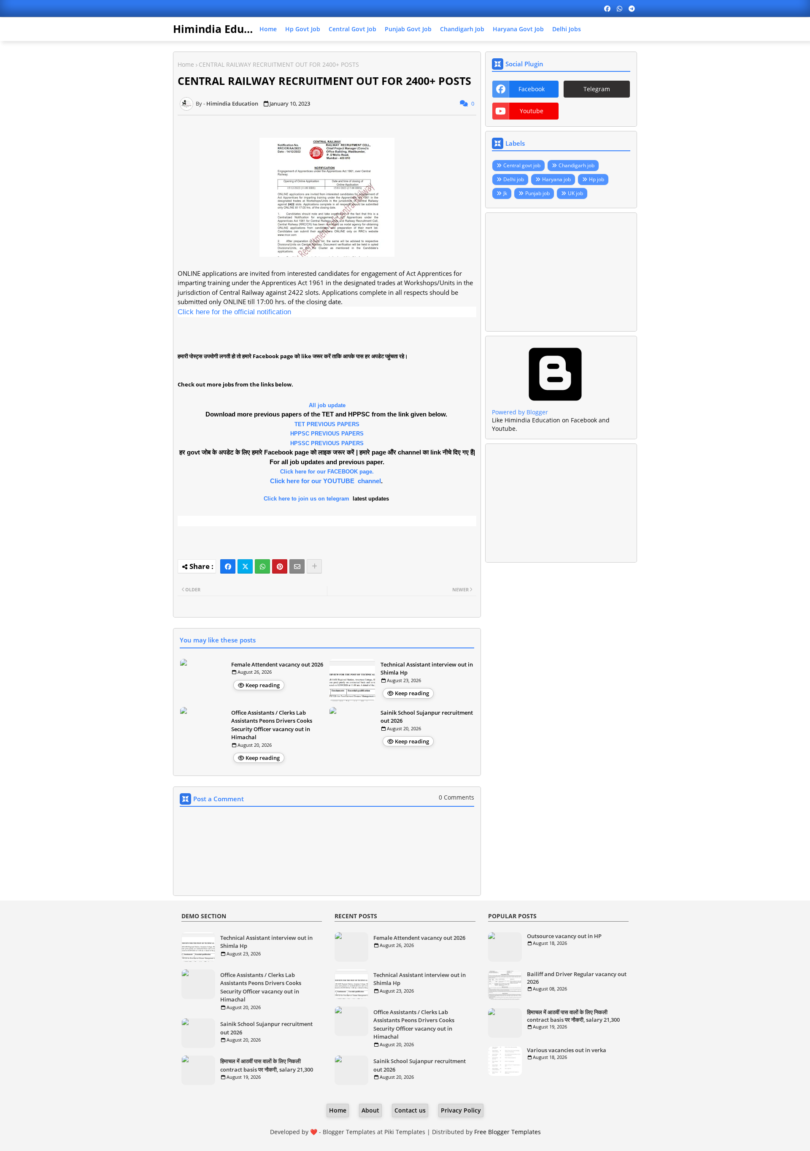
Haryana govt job (518, 29)
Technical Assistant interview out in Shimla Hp (427, 669)
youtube (531, 111)
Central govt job (352, 29)
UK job (575, 193)
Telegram (596, 89)
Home (268, 29)
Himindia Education (225, 29)
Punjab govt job (408, 29)
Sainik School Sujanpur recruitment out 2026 (427, 717)
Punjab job (537, 193)
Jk (505, 193)
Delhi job (513, 179)
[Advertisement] (561, 272)
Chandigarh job (462, 29)
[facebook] (607, 8)
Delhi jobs (566, 29)
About (370, 1110)
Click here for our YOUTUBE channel (325, 480)
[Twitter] (245, 566)
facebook (531, 89)
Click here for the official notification (234, 312)
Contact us (410, 1110)
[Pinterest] (279, 566)
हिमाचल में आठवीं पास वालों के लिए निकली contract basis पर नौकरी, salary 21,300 (266, 1065)
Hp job (596, 179)
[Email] (297, 566)
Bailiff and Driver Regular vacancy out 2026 (576, 977)
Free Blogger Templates (507, 1132)
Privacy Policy (461, 1110)
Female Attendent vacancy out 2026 (277, 664)
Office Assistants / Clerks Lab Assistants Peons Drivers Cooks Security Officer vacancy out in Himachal (271, 725)
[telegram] (631, 8)
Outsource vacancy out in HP (564, 936)
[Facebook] (227, 566)
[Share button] (314, 566)
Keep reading (263, 685)
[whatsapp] (619, 8)
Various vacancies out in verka (566, 1050)
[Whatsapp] (262, 566)
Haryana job (556, 179)
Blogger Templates (349, 1132)
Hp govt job (302, 29)
